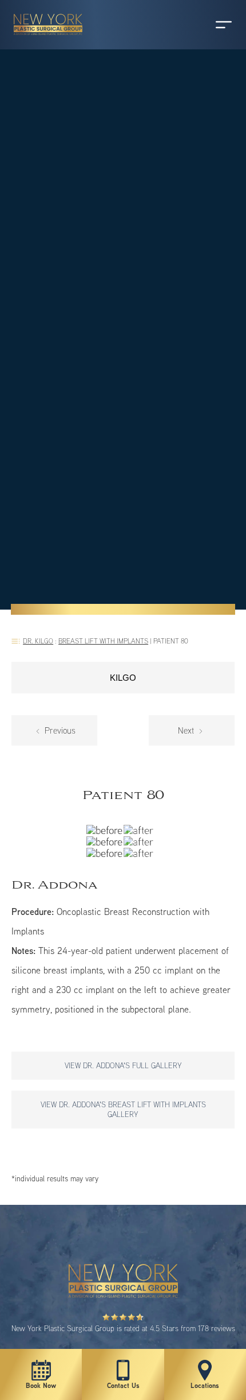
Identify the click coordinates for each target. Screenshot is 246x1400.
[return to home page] (43, 40)
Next (187, 730)
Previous (59, 730)
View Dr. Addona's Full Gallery (123, 1065)
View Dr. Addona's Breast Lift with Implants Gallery (123, 1109)
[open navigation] (213, 24)
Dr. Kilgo (38, 641)
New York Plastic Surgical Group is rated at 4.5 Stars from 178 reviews (123, 1328)
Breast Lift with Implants (103, 641)
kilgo (123, 677)
